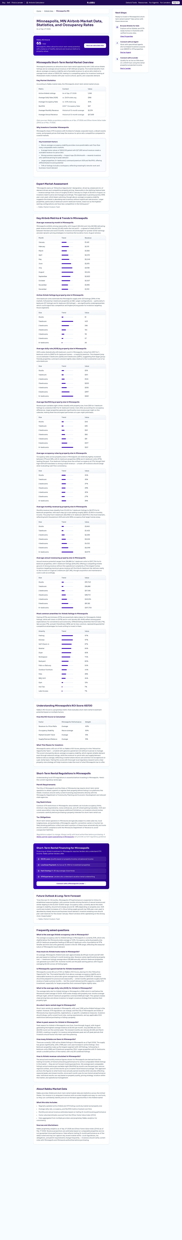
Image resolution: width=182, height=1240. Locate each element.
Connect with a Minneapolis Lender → (71, 884)
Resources (142, 3)
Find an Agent (125, 52)
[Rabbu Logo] (91, 3)
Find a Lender (17, 3)
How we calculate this (95, 46)
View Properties (126, 36)
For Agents (154, 3)
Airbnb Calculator (36, 3)
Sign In (176, 3)
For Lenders (165, 3)
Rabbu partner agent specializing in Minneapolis (55, 837)
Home (38, 11)
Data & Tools (131, 3)
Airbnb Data (48, 11)
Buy (3, 3)
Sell (8, 3)
